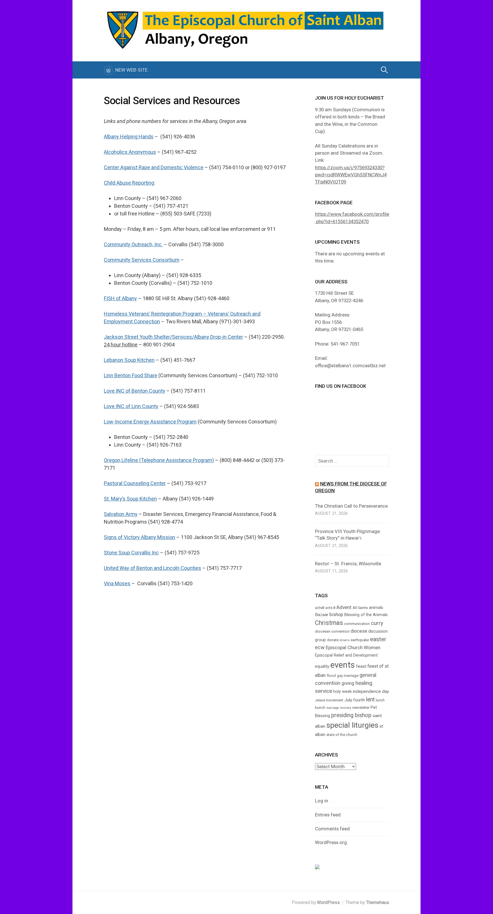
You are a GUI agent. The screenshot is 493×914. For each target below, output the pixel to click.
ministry (345, 708)
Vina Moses (117, 583)
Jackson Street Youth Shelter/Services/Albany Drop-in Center (173, 337)
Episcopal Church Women (353, 647)
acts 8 (330, 608)
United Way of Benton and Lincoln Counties (152, 568)
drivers (344, 640)
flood (331, 675)
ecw (320, 647)
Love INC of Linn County (131, 406)
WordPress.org (331, 842)
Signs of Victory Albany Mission (139, 537)
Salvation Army (121, 514)
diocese (359, 631)
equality (322, 666)
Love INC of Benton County (134, 391)
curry (377, 623)
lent (370, 699)
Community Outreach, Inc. (133, 244)
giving (348, 683)
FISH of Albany (120, 298)
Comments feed (332, 829)
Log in (321, 801)
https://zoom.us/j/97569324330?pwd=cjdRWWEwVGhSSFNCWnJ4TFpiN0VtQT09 (351, 175)
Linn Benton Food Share (130, 375)
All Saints (360, 608)
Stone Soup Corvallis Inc (131, 553)
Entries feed (328, 815)
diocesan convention (332, 631)
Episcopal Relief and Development (346, 655)
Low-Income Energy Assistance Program (150, 422)
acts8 (319, 608)
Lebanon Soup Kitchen (129, 360)
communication (357, 624)
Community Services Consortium (141, 260)
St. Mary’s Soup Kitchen (130, 499)
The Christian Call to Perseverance (351, 506)
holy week (342, 691)
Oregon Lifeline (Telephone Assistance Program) (159, 460)
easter (378, 639)
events (342, 665)
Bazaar (321, 614)
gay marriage (347, 675)
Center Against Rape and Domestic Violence (153, 167)
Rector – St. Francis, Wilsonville (348, 563)
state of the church (341, 735)
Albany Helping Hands (128, 137)
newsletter (360, 707)
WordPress (328, 902)
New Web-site (131, 70)
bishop (336, 614)
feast (361, 666)
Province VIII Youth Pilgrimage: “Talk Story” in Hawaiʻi (348, 534)
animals (376, 607)
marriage (332, 708)
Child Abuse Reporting (129, 183)
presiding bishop (351, 715)
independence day (371, 691)
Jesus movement (329, 700)
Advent (343, 607)
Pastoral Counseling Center (135, 483)
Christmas (329, 622)
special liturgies (352, 725)
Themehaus (377, 902)
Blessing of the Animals (366, 614)
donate (333, 640)
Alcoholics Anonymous (130, 152)
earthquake (360, 640)
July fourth (354, 700)
